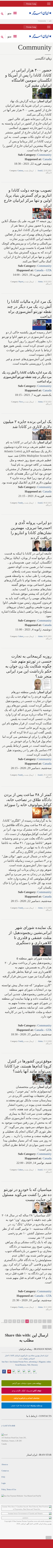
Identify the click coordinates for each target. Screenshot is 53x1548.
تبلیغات (25, 1359)
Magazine (42, 1362)
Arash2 (40, 171)
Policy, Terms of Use (8, 1489)
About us (4, 1464)
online (49, 1362)
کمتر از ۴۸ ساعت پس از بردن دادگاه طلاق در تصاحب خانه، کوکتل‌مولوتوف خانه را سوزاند (28, 800)
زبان (49, 58)
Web (28, 1365)
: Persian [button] (31, 4)
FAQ (3, 1477)
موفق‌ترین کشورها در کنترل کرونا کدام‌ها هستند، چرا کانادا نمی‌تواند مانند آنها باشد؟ (28, 1066)
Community (44, 154)
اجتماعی (31, 1359)
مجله (32, 1355)
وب (29, 1355)
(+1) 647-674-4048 (8, 1426)
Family (20, 503)
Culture (20, 636)
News (21, 402)
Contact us (5, 1471)
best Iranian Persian (17, 1362)
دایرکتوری (24, 1355)
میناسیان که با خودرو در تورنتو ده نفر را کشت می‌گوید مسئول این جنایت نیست (27, 1194)
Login (3, 1483)
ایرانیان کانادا (15, 1355)
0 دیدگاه (49, 173)
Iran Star (5, 1362)
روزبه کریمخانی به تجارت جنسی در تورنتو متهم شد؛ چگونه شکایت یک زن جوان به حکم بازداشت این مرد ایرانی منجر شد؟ (28, 666)
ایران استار (44, 1355)
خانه (50, 21)
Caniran (20, 171)
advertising (33, 1362)
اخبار (7, 1355)
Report (21, 282)
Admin (40, 282)
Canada (47, 159)
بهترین (37, 1355)
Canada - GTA (43, 270)
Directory (34, 1365)
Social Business (20, 1365)
